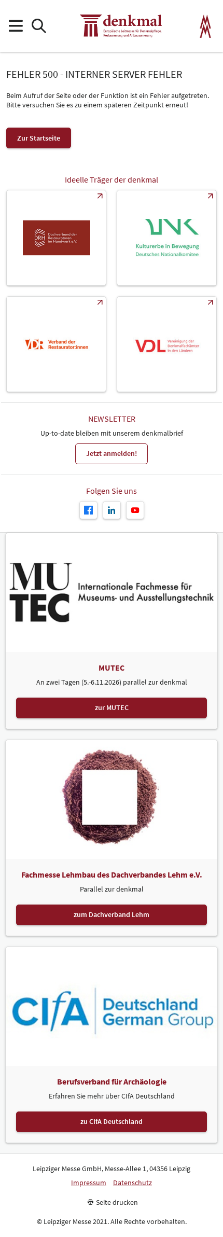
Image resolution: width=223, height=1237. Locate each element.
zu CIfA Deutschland (111, 1121)
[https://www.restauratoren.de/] (56, 344)
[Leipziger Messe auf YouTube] (135, 510)
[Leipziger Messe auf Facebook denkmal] (88, 510)
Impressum (88, 1182)
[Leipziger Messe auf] (112, 510)
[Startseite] (121, 26)
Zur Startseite (38, 138)
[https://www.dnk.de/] (166, 237)
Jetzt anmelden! (111, 453)
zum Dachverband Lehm (111, 914)
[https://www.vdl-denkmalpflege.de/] (166, 344)
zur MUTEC (112, 707)
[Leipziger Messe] (205, 26)
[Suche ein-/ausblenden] (39, 26)
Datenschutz (132, 1182)
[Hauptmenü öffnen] (15, 26)
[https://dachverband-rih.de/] (56, 237)
